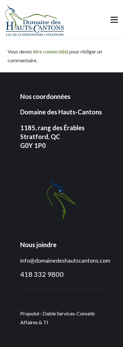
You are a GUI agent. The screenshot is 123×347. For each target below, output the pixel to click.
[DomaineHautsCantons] (34, 20)
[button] (114, 20)
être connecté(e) (50, 51)
